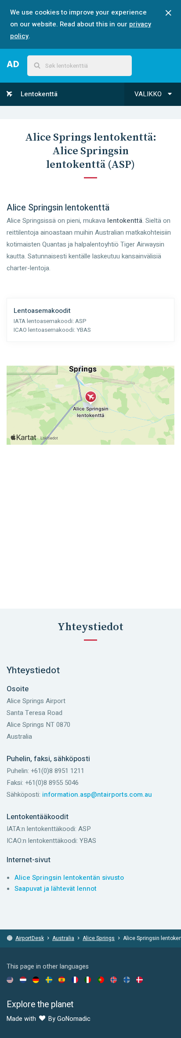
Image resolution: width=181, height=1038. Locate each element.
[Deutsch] (36, 979)
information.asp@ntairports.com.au (97, 794)
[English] (10, 979)
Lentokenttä (38, 94)
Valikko (148, 94)
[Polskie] (101, 979)
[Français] (75, 979)
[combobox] (79, 65)
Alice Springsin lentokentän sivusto (69, 877)
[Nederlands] (23, 979)
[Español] (61, 979)
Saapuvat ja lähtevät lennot (55, 888)
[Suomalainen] (126, 979)
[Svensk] (49, 979)
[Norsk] (113, 979)
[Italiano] (87, 979)
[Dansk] (139, 979)
